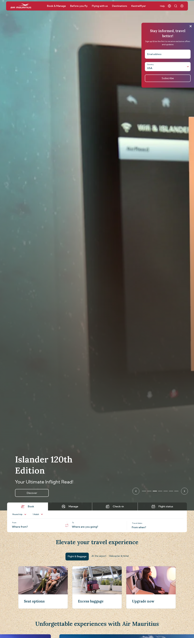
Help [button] (162, 6)
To (73, 523)
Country (150, 64)
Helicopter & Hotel (119, 555)
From (14, 523)
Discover (32, 493)
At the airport (99, 555)
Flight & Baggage (77, 556)
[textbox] (37, 525)
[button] (169, 6)
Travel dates (137, 523)
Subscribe (168, 78)
